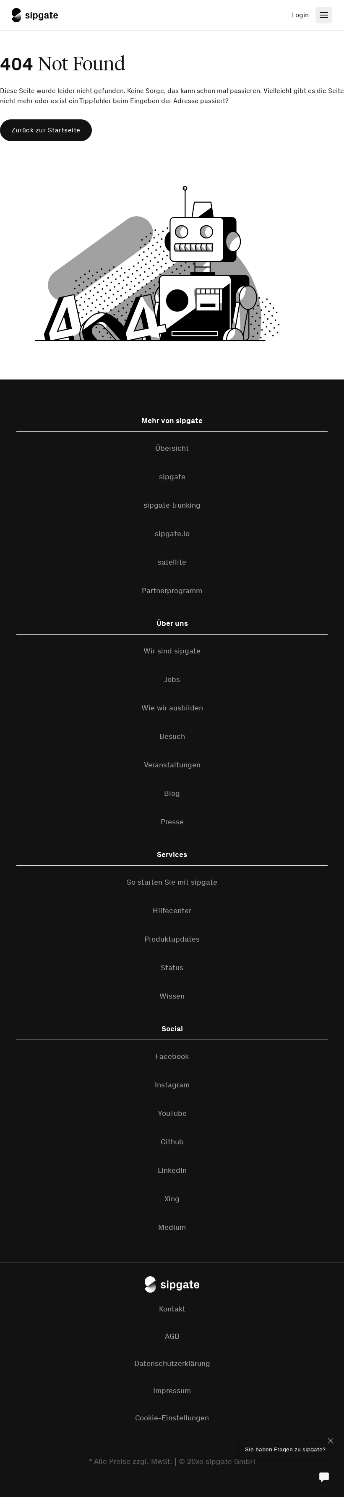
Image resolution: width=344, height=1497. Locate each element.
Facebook (172, 1056)
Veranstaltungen (172, 764)
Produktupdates (172, 939)
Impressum (172, 1390)
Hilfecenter (172, 910)
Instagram (172, 1084)
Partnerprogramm (172, 590)
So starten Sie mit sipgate (172, 882)
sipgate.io (172, 533)
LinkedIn (172, 1170)
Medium (172, 1227)
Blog (172, 793)
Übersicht (172, 448)
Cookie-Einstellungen (172, 1417)
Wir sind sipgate (172, 651)
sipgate (172, 476)
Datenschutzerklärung (172, 1363)
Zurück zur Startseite (46, 130)
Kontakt (172, 1309)
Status (172, 967)
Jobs (172, 679)
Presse (172, 821)
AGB (172, 1336)
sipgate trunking (172, 505)
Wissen (172, 996)
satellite (172, 562)
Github (172, 1141)
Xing (172, 1198)
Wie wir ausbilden (172, 707)
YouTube (172, 1113)
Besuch (172, 736)
